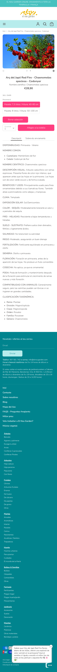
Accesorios (8, 610)
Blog (5, 402)
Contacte (7, 392)
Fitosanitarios (9, 601)
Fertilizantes (9, 590)
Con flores (8, 474)
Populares (8, 471)
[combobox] (9, 128)
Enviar (12, 353)
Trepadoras (8, 541)
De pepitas (8, 501)
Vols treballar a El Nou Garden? (18, 421)
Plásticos (7, 630)
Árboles (7, 433)
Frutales (7, 480)
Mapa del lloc (9, 406)
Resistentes (9, 534)
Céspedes (8, 574)
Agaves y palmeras (11, 440)
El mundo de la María (12, 561)
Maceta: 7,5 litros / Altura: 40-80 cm (21, 104)
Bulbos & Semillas (11, 567)
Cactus (7, 531)
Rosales (7, 527)
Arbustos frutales (11, 487)
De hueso (8, 494)
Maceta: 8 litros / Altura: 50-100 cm (21, 110)
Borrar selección (15, 119)
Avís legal (6, 660)
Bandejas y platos (11, 637)
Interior (7, 524)
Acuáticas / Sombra (11, 538)
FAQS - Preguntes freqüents (16, 411)
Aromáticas (8, 520)
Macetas (7, 623)
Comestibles (9, 577)
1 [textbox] (5, 128)
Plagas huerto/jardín (12, 597)
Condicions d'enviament (11, 662)
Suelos (6, 613)
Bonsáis (7, 437)
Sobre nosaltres (10, 397)
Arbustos (8, 460)
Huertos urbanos (10, 551)
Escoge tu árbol (10, 444)
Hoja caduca (9, 464)
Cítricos (7, 483)
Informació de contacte (11, 665)
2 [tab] (30, 70)
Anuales (7, 517)
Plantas (7, 514)
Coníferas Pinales (11, 454)
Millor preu (8, 416)
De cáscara (8, 497)
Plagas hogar (9, 594)
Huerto (7, 547)
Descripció (16, 138)
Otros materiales (10, 633)
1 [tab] (27, 70)
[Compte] (38, 23)
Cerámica (7, 626)
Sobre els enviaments (35, 138)
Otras (6, 581)
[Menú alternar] (4, 24)
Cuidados (8, 558)
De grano (7, 504)
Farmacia (7, 587)
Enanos (7, 490)
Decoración (8, 617)
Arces (6, 447)
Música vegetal (10, 425)
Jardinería (8, 607)
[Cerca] (44, 23)
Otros (6, 508)
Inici (4, 387)
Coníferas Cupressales (13, 451)
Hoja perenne (9, 467)
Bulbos (7, 570)
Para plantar (9, 554)
